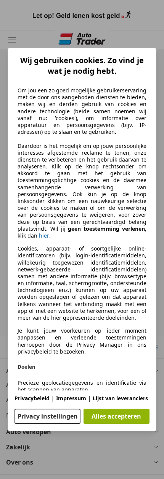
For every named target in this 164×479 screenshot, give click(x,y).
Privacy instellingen (48, 416)
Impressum (71, 398)
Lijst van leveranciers (120, 398)
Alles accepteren (116, 416)
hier (44, 235)
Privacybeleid (32, 398)
